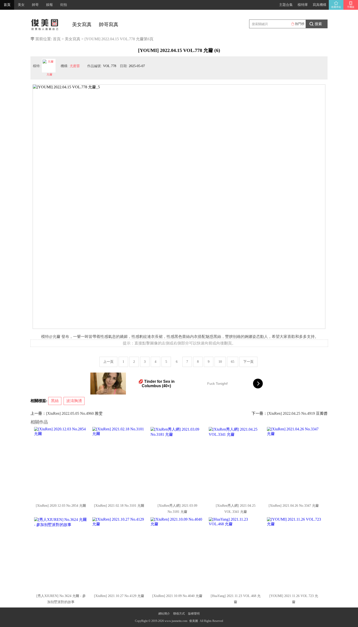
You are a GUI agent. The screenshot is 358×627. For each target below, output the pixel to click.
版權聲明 (194, 613)
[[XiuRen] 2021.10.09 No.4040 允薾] (178, 553)
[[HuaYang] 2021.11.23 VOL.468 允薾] (236, 553)
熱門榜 (299, 24)
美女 (21, 5)
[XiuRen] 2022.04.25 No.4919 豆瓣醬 (297, 413)
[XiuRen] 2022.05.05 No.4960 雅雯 (74, 413)
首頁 (7, 5)
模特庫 (303, 5)
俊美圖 (193, 621)
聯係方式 (179, 613)
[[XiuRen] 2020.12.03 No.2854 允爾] (61, 463)
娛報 (49, 5)
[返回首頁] (45, 23)
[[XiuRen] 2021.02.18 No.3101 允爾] (119, 463)
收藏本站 (336, 7)
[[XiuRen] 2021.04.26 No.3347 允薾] (294, 463)
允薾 (49, 74)
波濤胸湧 (74, 401)
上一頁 (108, 362)
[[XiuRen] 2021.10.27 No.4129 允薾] (119, 553)
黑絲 (55, 401)
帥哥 (35, 5)
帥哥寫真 (108, 24)
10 (220, 362)
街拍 (63, 5)
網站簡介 (164, 613)
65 (232, 362)
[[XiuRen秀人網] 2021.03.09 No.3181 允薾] (178, 463)
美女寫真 (82, 24)
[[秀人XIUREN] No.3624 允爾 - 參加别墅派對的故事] (61, 553)
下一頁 (248, 362)
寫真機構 (319, 5)
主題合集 (286, 5)
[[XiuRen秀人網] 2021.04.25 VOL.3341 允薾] (236, 463)
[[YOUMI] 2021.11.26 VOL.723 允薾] (294, 553)
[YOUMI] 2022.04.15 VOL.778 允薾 (114, 39)
